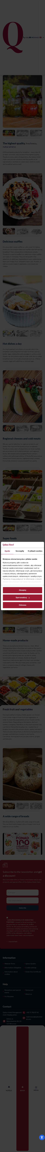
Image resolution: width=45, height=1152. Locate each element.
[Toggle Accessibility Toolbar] (42, 1137)
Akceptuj (22, 590)
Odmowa (22, 605)
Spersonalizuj (21, 597)
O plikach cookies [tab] (35, 551)
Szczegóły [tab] (20, 551)
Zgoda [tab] (7, 551)
